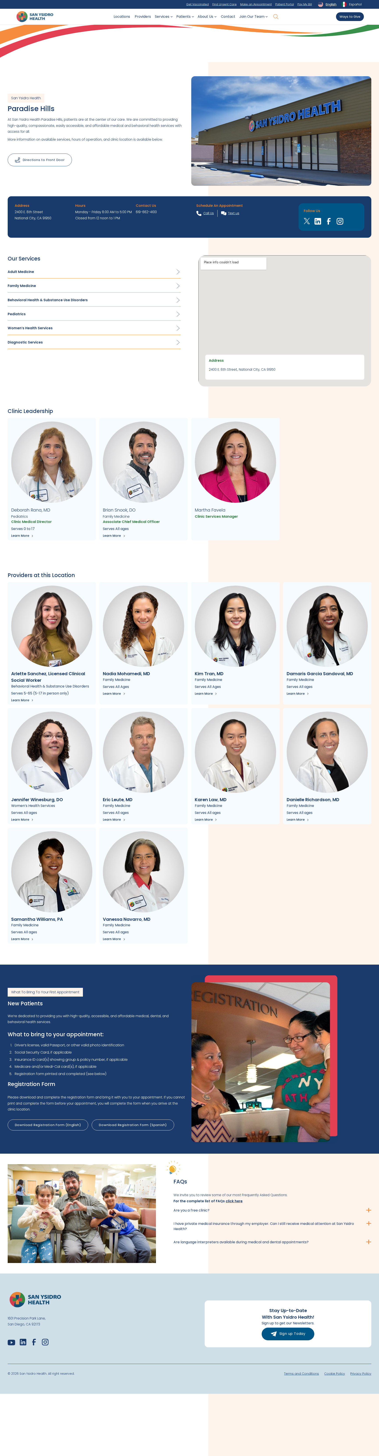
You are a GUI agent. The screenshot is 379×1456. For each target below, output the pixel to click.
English (331, 4)
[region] (284, 321)
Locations (122, 16)
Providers (143, 16)
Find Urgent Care (224, 4)
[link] (234, 1201)
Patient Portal (284, 4)
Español (355, 4)
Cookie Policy (334, 1373)
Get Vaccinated (197, 4)
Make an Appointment (256, 4)
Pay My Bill (304, 4)
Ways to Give (350, 16)
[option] (351, 4)
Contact (228, 16)
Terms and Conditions (301, 1373)
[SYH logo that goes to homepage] (35, 17)
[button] (163, 16)
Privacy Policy (360, 1373)
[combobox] (327, 4)
